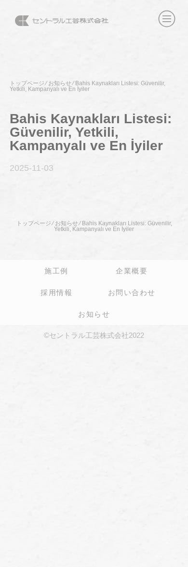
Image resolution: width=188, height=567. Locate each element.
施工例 (56, 270)
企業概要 (132, 270)
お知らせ (94, 313)
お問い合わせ (132, 292)
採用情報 (56, 292)
